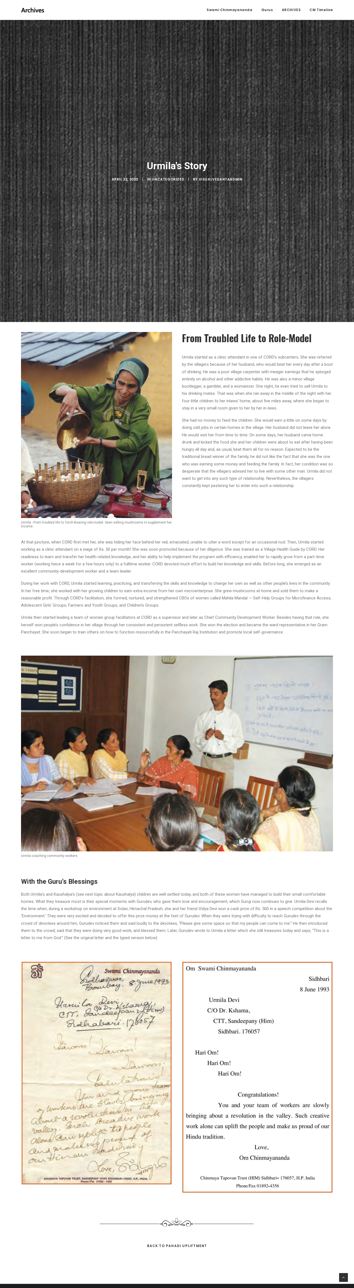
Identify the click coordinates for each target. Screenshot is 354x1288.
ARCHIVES (291, 9)
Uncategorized (168, 179)
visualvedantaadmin (221, 179)
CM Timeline (321, 9)
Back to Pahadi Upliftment (177, 1245)
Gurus (267, 9)
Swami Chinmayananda (229, 9)
